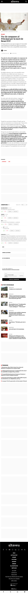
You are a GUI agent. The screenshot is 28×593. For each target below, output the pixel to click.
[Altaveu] (15, 2)
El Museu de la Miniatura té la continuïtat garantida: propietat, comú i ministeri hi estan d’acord (17, 337)
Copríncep (4, 161)
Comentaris (14, 53)
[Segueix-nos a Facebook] (3, 549)
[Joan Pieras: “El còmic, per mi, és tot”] (4, 322)
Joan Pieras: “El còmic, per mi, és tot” (17, 322)
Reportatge (11, 287)
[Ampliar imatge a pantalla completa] (25, 15)
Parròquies (11, 310)
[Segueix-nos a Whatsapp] (18, 549)
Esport (14, 561)
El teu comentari (6, 258)
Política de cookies (14, 578)
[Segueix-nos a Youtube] (9, 549)
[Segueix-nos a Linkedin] (15, 549)
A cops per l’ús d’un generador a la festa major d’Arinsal (14, 381)
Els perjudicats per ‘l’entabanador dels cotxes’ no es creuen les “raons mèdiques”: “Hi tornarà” (17, 305)
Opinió (14, 557)
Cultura (10, 334)
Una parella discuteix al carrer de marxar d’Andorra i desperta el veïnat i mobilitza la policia (13, 375)
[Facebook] (3, 592)
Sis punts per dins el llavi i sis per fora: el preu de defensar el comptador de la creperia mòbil (12, 368)
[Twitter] (10, 592)
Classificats (14, 565)
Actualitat (14, 555)
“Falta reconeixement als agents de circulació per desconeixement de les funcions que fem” (17, 297)
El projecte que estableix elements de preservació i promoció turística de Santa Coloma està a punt (17, 314)
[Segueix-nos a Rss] (25, 549)
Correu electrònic (6, 252)
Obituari (14, 568)
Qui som (14, 570)
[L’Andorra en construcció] (4, 289)
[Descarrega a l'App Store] (14, 589)
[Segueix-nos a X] (6, 549)
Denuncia (15, 211)
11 (6, 224)
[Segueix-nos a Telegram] (21, 549)
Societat (10, 320)
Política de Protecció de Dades (14, 576)
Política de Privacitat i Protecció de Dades (10, 269)
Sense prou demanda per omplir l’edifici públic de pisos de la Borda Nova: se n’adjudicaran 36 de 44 (14, 378)
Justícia (10, 302)
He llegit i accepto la (10, 269)
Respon (10, 211)
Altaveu (5, 50)
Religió (3, 34)
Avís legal (14, 580)
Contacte (14, 572)
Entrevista (11, 294)
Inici (14, 553)
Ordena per (18, 204)
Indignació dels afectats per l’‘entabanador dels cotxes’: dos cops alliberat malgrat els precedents (14, 371)
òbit (9, 161)
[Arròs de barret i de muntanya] (4, 329)
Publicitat (14, 574)
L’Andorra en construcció (15, 289)
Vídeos (14, 563)
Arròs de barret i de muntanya (16, 329)
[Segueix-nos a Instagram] (12, 549)
